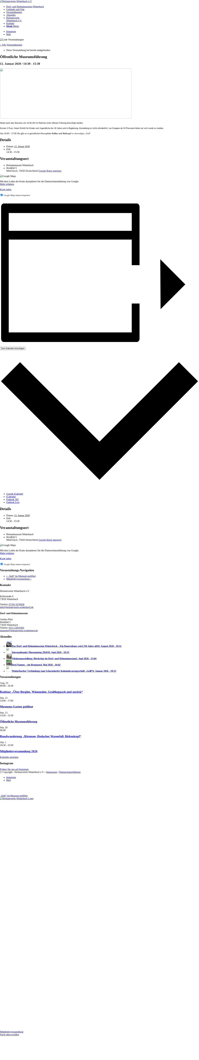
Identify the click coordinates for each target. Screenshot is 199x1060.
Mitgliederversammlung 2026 (18, 751)
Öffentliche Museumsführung (18, 721)
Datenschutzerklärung (70, 772)
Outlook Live (12, 502)
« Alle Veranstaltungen (11, 45)
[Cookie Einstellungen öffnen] (23, 1058)
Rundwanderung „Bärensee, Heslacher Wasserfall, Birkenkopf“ (40, 736)
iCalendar (11, 496)
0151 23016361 (16, 627)
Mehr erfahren (7, 184)
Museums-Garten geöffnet (16, 706)
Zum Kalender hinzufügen (12, 348)
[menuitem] (102, 6)
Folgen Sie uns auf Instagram (14, 769)
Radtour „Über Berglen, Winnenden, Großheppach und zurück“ (41, 691)
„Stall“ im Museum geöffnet (21, 576)
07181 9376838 (16, 604)
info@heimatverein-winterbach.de (16, 607)
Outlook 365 (12, 499)
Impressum (51, 772)
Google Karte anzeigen (50, 171)
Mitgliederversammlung (18, 579)
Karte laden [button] (5, 189)
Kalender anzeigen (9, 757)
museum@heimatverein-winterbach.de (19, 630)
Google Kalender (14, 494)
